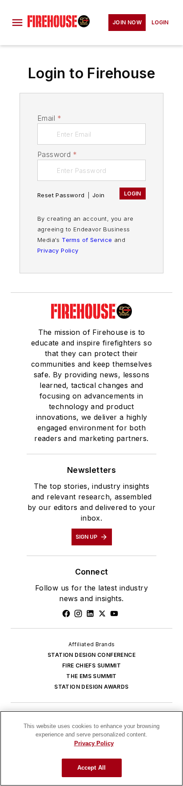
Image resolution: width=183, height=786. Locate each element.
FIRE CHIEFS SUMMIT (91, 665)
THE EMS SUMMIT (91, 676)
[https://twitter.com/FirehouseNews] (102, 613)
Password (57, 154)
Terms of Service (87, 239)
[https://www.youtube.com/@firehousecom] (114, 613)
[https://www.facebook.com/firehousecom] (66, 613)
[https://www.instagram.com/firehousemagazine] (78, 613)
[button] (17, 22)
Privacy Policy (58, 250)
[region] (91, 748)
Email (49, 118)
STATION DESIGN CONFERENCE (91, 655)
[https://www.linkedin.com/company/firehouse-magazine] (90, 613)
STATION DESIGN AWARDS (91, 686)
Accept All (91, 767)
